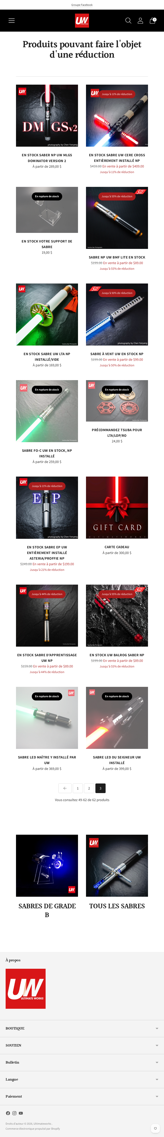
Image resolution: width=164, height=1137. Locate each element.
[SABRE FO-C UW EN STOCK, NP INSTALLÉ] (47, 411)
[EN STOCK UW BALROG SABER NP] (117, 616)
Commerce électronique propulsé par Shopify (33, 1128)
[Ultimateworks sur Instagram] (14, 1114)
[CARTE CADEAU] (117, 508)
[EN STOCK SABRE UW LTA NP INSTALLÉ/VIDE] (47, 314)
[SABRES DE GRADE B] (47, 866)
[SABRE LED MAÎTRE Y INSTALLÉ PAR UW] (47, 718)
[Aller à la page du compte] (140, 20)
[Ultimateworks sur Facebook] (8, 1114)
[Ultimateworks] (82, 21)
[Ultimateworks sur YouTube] (20, 1114)
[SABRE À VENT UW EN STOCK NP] (117, 314)
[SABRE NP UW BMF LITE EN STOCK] (117, 218)
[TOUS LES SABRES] (117, 866)
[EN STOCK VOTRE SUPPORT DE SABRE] (47, 210)
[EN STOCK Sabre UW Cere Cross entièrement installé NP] (117, 116)
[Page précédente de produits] (65, 788)
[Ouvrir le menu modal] (11, 20)
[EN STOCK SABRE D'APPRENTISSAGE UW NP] (47, 616)
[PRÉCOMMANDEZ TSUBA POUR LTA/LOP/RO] (117, 401)
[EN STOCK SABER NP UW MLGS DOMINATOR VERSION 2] (47, 116)
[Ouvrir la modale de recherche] (128, 20)
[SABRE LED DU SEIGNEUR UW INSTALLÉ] (117, 718)
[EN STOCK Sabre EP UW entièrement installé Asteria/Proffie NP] (47, 508)
